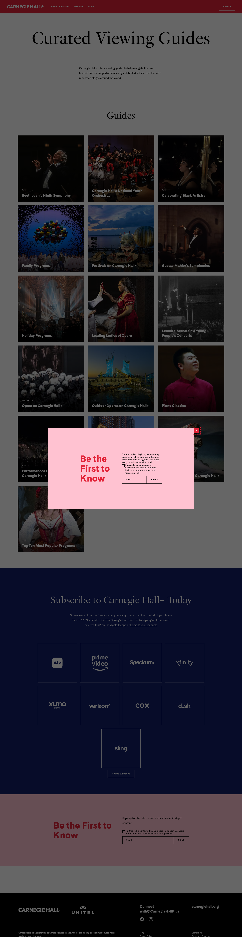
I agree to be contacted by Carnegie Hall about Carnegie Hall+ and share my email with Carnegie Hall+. (140, 469)
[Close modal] (196, 430)
